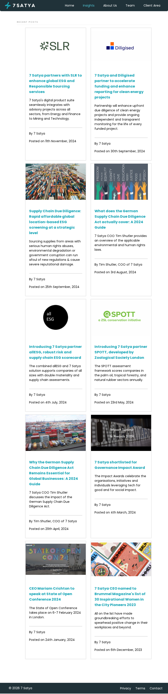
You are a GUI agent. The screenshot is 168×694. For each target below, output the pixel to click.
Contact (156, 688)
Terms (140, 688)
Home (69, 5)
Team (130, 5)
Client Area (152, 5)
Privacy (125, 688)
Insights (88, 5)
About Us (110, 5)
